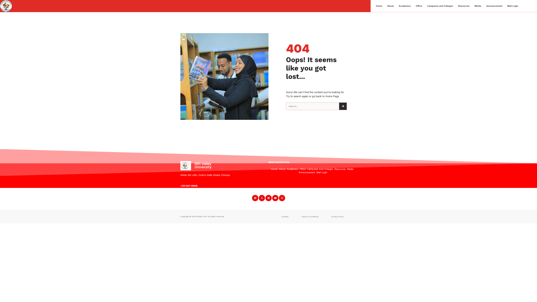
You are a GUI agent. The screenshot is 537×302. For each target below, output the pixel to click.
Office (419, 6)
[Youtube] (275, 198)
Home (379, 6)
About (390, 6)
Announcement (494, 6)
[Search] (343, 106)
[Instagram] (282, 198)
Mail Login (512, 6)
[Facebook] (255, 198)
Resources (464, 6)
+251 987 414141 (189, 185)
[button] (284, 216)
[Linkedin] (268, 198)
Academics (405, 6)
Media (478, 6)
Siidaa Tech (202, 216)
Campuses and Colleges (440, 6)
